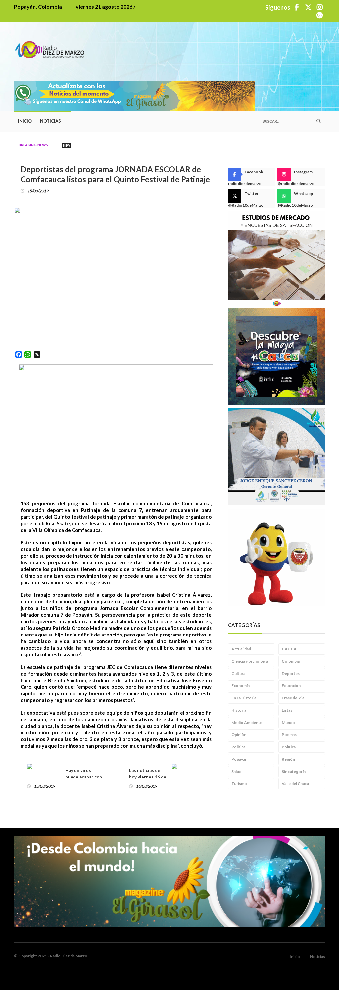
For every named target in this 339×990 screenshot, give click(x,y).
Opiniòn (238, 734)
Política (289, 746)
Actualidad (241, 648)
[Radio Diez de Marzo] (52, 46)
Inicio (25, 121)
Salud (236, 771)
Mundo (288, 722)
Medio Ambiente (246, 722)
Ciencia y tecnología (249, 661)
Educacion (291, 685)
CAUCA (289, 648)
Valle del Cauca (295, 783)
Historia (238, 710)
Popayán (239, 759)
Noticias (50, 121)
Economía (240, 685)
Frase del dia (293, 697)
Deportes (291, 673)
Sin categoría (294, 771)
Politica (238, 746)
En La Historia (243, 697)
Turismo (239, 783)
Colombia (291, 661)
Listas (287, 710)
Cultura (238, 673)
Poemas (289, 734)
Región (288, 759)
